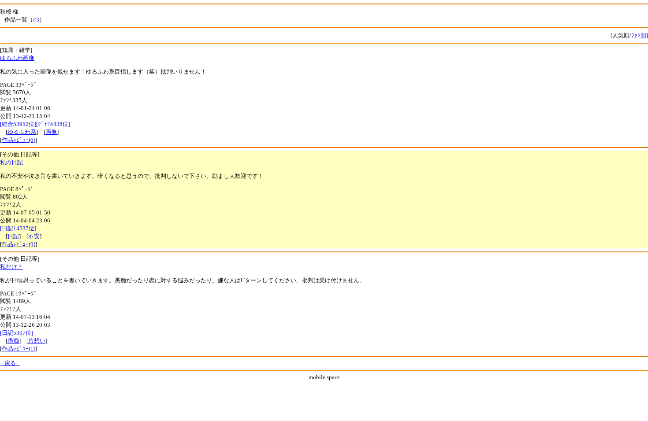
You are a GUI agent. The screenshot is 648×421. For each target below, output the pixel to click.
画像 (51, 132)
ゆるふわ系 (21, 132)
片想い (36, 340)
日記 (13, 236)
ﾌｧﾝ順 (638, 35)
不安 (34, 236)
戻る (10, 363)
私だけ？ (11, 266)
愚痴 (13, 340)
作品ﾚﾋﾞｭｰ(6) (18, 140)
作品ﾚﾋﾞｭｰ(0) (18, 244)
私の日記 (11, 162)
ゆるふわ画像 (17, 58)
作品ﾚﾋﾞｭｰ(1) (18, 348)
